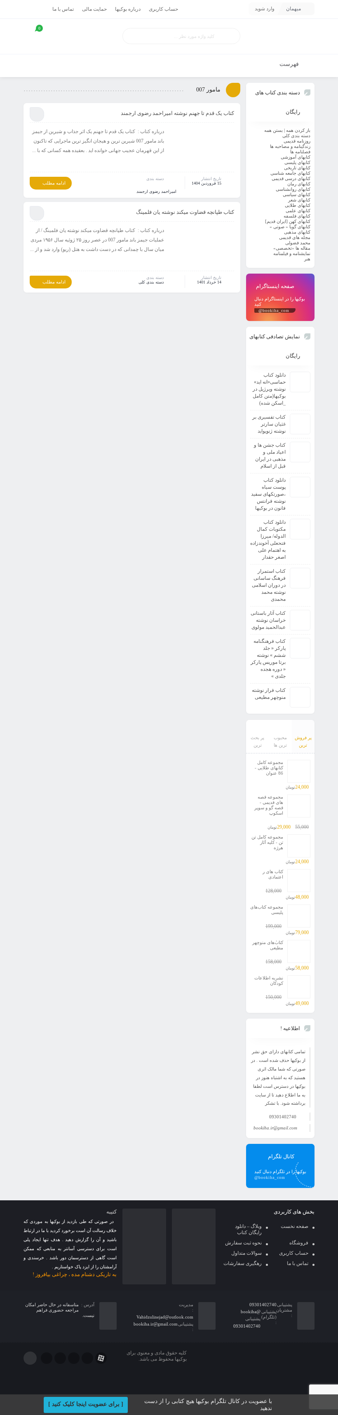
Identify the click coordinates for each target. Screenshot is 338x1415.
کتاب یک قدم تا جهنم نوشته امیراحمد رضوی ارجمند (177, 113)
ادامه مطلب (54, 182)
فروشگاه (298, 1243)
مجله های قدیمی (294, 237)
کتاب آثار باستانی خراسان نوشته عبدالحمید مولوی (268, 620)
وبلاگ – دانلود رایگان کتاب (248, 1229)
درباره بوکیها (128, 9)
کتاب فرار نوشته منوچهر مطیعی (269, 694)
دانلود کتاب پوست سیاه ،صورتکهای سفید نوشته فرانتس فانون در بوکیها (268, 494)
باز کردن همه (298, 130)
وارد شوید (265, 9)
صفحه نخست (294, 1226)
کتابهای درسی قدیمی (291, 178)
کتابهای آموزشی (295, 157)
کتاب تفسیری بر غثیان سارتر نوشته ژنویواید (269, 424)
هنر (307, 258)
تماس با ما (63, 9)
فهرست (289, 64)
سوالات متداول (246, 1253)
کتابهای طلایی (297, 205)
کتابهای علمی (298, 210)
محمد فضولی (297, 242)
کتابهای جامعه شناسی (290, 173)
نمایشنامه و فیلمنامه (291, 253)
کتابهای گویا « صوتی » (290, 226)
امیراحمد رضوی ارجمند (156, 191)
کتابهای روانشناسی (293, 189)
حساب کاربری (163, 9)
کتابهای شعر (299, 199)
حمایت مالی (94, 9)
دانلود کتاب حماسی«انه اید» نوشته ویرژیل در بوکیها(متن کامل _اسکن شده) (269, 388)
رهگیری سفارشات (242, 1263)
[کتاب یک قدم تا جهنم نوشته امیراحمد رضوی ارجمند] (202, 148)
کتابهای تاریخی (297, 167)
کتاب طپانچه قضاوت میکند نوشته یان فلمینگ (185, 212)
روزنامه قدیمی (297, 140)
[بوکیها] (280, 36)
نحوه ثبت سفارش (243, 1243)
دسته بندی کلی (151, 282)
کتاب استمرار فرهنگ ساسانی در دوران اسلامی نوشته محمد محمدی (269, 585)
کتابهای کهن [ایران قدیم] (287, 221)
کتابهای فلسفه (297, 215)
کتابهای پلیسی (297, 162)
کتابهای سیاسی (296, 194)
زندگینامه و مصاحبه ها (290, 146)
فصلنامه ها (300, 151)
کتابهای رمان (298, 183)
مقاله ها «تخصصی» (291, 248)
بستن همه (273, 130)
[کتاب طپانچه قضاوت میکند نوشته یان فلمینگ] (202, 247)
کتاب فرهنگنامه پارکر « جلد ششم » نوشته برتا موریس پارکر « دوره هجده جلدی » (268, 659)
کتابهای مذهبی (297, 232)
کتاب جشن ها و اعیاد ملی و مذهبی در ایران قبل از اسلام (270, 456)
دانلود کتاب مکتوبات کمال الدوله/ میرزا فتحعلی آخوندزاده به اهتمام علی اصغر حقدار (268, 540)
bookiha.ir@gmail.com (275, 1127)
